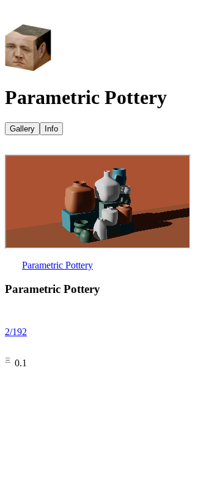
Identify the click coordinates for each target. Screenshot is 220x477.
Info (51, 128)
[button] (110, 14)
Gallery (22, 128)
